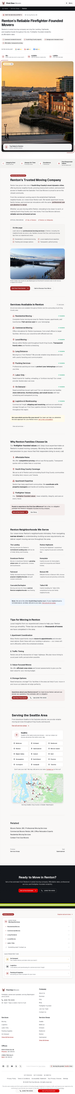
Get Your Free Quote (18, 288)
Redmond (54, 743)
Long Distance (21, 351)
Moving (4, 1021)
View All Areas (44, 1040)
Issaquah (36, 764)
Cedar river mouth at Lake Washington (25, 281)
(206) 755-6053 (27, 1091)
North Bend (37, 759)
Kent (52, 754)
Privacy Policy (11, 1078)
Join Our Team (43, 1009)
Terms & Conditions (24, 1078)
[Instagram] (6, 14)
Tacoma (53, 764)
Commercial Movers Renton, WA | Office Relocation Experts (31, 831)
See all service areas (19, 726)
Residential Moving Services (20, 835)
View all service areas (49, 603)
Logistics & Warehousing (26, 401)
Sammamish (37, 748)
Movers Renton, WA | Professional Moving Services (28, 828)
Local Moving (21, 339)
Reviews (41, 996)
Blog (40, 1002)
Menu (70, 3)
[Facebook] (3, 14)
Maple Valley (20, 754)
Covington (19, 764)
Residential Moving (23, 316)
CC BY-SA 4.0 (57, 281)
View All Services (7, 1037)
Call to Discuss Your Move (42, 288)
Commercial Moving (23, 328)
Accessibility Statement (39, 1078)
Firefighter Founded (45, 1006)
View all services (18, 426)
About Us (42, 993)
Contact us (49, 769)
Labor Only (19, 375)
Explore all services (64, 914)
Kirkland (36, 743)
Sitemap (65, 1078)
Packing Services (22, 363)
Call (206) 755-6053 (39, 698)
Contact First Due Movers (19, 838)
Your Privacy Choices (54, 1078)
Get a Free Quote (18, 512)
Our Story (34, 512)
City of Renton (31, 220)
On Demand (20, 387)
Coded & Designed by (35, 1066)
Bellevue (19, 743)
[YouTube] (10, 14)
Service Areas (15, 8)
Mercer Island (55, 748)
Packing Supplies (7, 1031)
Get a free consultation (45, 419)
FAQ (40, 999)
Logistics (4, 1025)
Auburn (35, 754)
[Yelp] (13, 14)
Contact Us (42, 1012)
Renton (18, 748)
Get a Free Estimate (48, 1091)
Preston (53, 759)
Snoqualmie (20, 759)
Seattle (41, 1021)
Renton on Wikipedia (46, 220)
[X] (17, 14)
